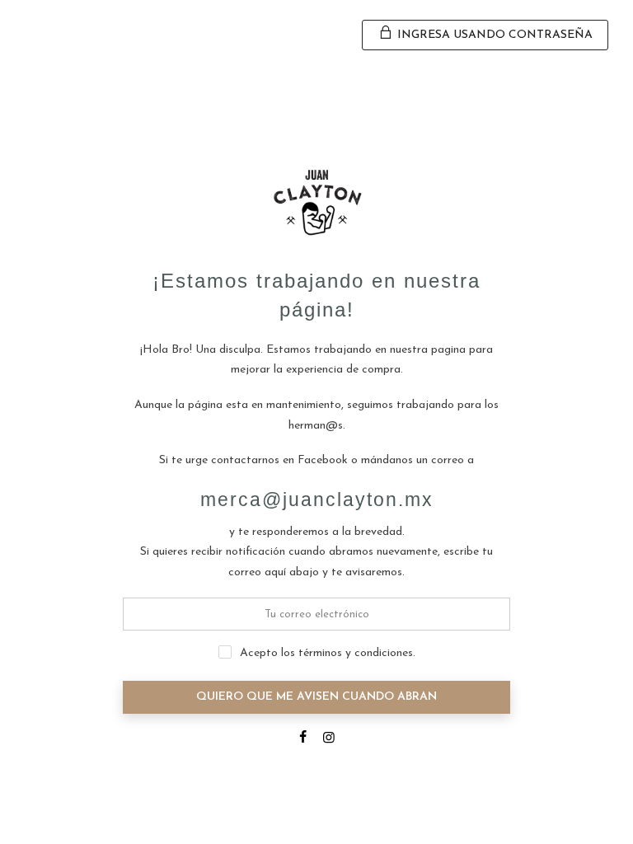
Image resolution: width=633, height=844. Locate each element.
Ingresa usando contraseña (493, 35)
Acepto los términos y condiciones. (327, 653)
